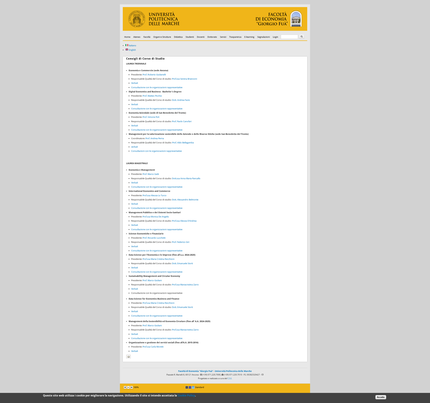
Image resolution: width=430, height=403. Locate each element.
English (132, 50)
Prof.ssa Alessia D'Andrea (184, 221)
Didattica (178, 37)
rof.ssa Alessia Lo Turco (155, 195)
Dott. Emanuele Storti (182, 263)
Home (127, 37)
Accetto (381, 397)
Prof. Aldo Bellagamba (183, 142)
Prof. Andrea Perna (154, 138)
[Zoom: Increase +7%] (125, 387)
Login (275, 37)
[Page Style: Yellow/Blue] (190, 387)
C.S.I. (230, 378)
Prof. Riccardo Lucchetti (154, 238)
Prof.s (145, 259)
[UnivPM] (215, 30)
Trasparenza (235, 37)
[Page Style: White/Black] (186, 387)
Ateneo (136, 37)
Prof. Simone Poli (151, 117)
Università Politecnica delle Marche (233, 371)
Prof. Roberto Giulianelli (154, 74)
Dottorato (212, 37)
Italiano (132, 45)
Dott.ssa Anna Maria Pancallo (186, 178)
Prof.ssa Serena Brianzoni (184, 79)
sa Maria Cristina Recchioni (161, 259)
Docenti (200, 37)
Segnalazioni (263, 37)
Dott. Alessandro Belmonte (185, 199)
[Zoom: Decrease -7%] (128, 387)
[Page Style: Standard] (193, 387)
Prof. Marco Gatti (151, 174)
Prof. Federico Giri (180, 242)
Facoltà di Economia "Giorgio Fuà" (195, 371)
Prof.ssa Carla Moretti (153, 346)
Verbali (134, 83)
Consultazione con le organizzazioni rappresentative (156, 87)
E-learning (249, 37)
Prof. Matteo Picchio (152, 96)
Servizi (223, 37)
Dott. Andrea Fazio (181, 100)
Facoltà (146, 37)
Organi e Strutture (162, 37)
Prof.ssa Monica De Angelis (156, 216)
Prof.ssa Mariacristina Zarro (185, 284)
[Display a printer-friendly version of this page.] (128, 357)
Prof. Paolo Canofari (181, 121)
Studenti (190, 37)
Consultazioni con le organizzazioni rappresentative (156, 151)
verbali (134, 147)
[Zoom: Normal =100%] (131, 387)
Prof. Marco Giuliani (152, 280)
